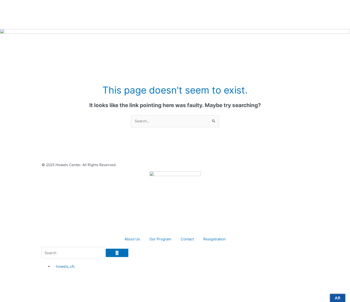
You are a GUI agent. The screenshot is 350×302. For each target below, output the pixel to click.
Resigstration (214, 239)
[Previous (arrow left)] (8, 151)
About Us (132, 239)
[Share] (334, 5)
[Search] (117, 253)
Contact (187, 239)
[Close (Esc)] (345, 5)
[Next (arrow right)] (341, 151)
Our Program (160, 239)
